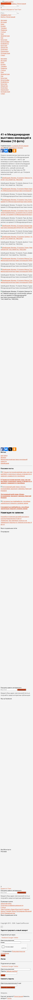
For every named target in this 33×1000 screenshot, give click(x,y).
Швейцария (5, 463)
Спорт (3, 55)
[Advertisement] (16, 112)
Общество (4, 47)
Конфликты (5, 44)
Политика (4, 49)
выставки (4, 456)
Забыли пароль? (12, 971)
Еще (2, 34)
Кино (2, 24)
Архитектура (5, 36)
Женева (3, 457)
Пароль (9, 971)
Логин (2, 975)
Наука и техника (17, 148)
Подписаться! (21, 689)
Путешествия (5, 53)
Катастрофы (5, 42)
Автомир (4, 20)
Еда (2, 38)
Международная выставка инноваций (14, 459)
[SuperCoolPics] (7, 2)
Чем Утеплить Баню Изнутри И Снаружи (15, 909)
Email (2, 942)
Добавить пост (6, 4)
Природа (4, 30)
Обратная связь (6, 903)
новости (4, 461)
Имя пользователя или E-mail (11, 983)
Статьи (3, 32)
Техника (4, 28)
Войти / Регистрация (19, 4)
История (4, 22)
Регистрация (18, 996)
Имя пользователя (7, 940)
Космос (3, 26)
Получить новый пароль (7, 987)
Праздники (4, 51)
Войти (3, 955)
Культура (4, 40)
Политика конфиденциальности (12, 905)
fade (10, 148)
